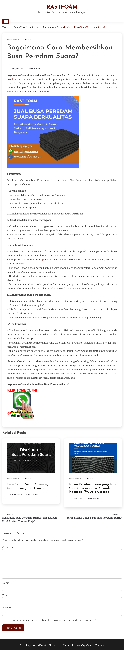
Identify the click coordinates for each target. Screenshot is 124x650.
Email (5, 595)
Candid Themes (95, 645)
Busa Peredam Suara (19, 39)
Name (5, 582)
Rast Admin (34, 68)
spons (44, 259)
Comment (9, 547)
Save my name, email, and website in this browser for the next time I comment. (51, 619)
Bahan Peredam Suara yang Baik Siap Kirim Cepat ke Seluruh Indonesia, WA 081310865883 (92, 488)
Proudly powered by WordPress (38, 645)
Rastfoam (62, 7)
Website (6, 607)
